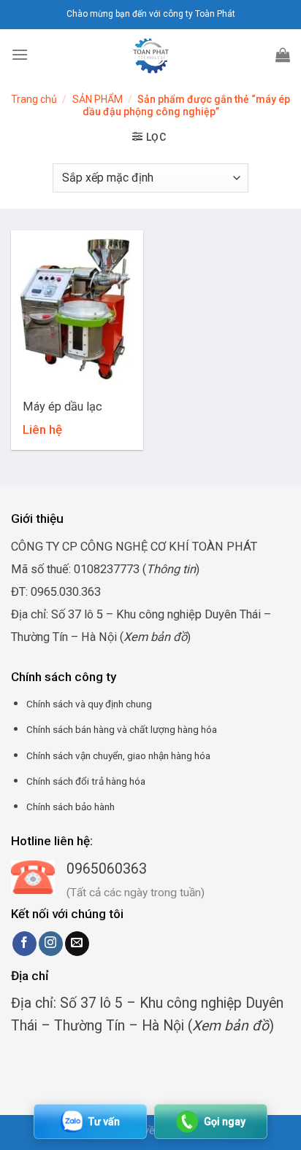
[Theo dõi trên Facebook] (24, 943)
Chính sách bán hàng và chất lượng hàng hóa (121, 729)
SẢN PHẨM (97, 99)
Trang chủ (34, 99)
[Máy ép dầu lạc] (77, 309)
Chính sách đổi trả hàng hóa (85, 781)
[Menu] (19, 54)
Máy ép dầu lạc (62, 406)
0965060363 (106, 868)
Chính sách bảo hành (70, 806)
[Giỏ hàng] (282, 55)
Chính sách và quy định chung (89, 704)
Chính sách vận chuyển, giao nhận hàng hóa (118, 755)
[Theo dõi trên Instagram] (51, 943)
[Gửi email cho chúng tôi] (77, 943)
